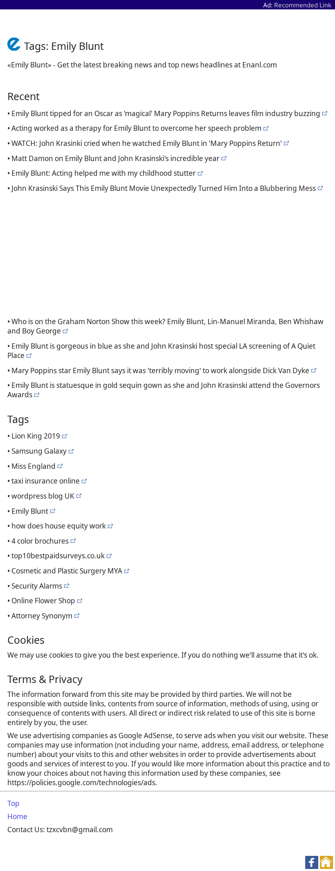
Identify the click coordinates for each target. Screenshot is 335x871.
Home (17, 816)
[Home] (15, 46)
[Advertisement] (169, 253)
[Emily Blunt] (323, 113)
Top (13, 803)
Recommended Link (302, 5)
